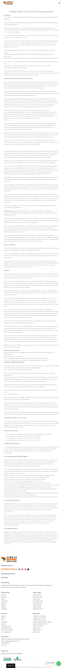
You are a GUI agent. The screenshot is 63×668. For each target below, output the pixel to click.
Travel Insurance (5, 626)
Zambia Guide (37, 607)
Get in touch (4, 653)
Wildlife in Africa (37, 630)
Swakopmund (48, 585)
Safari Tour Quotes (38, 626)
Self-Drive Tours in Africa (39, 620)
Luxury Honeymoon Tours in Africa (42, 622)
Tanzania (3, 603)
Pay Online (4, 622)
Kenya (3, 599)
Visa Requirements (6, 632)
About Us (3, 616)
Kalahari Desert (5, 587)
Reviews (3, 624)
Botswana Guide (37, 597)
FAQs (2, 620)
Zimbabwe (4, 609)
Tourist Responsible (6, 628)
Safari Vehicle (36, 628)
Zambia (3, 607)
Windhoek (23, 587)
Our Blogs (4, 577)
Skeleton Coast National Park (27, 585)
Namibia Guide (37, 595)
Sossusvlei (16, 585)
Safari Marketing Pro (47, 667)
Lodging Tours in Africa (39, 618)
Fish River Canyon (15, 587)
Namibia (3, 595)
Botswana (4, 597)
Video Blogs (36, 632)
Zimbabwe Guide (37, 609)
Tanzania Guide (37, 603)
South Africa (4, 601)
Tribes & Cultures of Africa (40, 624)
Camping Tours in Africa (39, 616)
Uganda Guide (37, 605)
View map (4, 645)
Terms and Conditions (7, 630)
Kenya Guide (36, 599)
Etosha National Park (6, 585)
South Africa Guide (38, 601)
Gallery (3, 618)
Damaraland (39, 585)
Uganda (3, 605)
